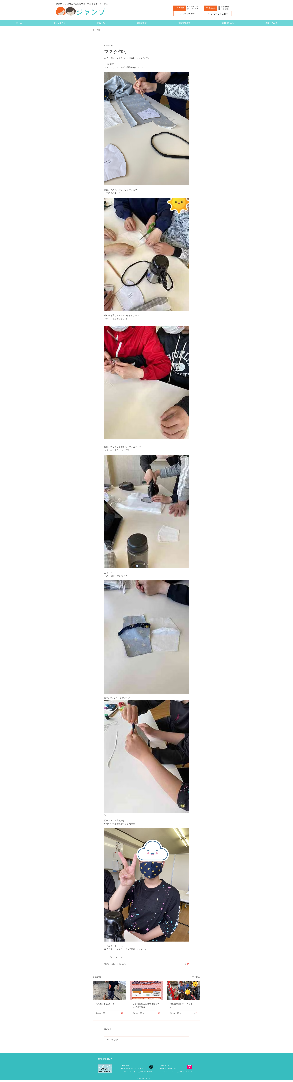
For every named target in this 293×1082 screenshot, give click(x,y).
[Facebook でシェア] (105, 957)
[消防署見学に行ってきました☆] (183, 990)
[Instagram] (189, 1067)
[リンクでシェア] (122, 957)
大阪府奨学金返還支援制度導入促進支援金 (146, 1005)
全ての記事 (96, 30)
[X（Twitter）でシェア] (111, 957)
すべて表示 (196, 977)
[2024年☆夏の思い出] (109, 990)
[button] (197, 30)
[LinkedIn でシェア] (116, 957)
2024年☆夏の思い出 (105, 1004)
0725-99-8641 (188, 13)
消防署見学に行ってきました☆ (183, 1005)
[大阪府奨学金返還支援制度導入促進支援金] (146, 990)
